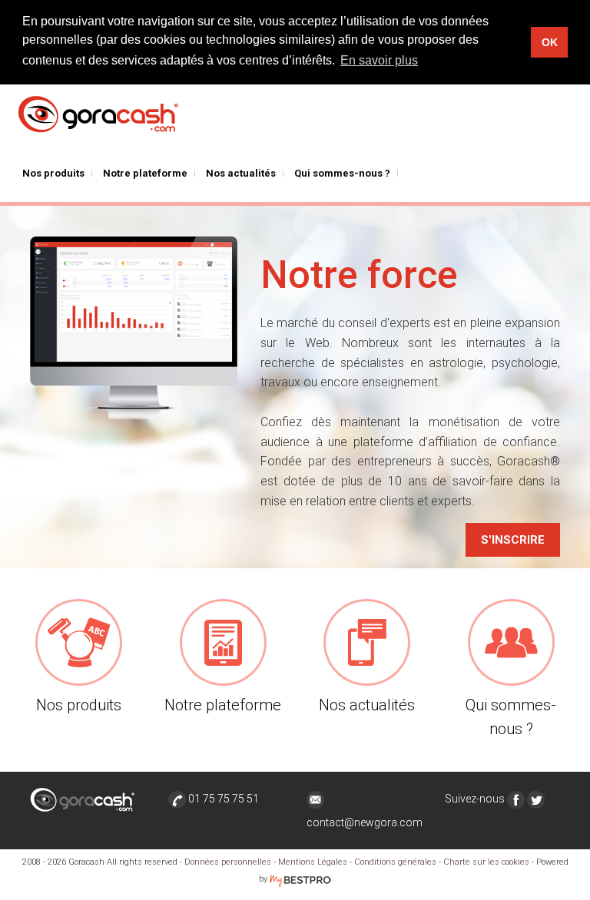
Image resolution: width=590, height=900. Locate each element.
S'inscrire (513, 540)
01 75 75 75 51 (222, 798)
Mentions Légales (312, 862)
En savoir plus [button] (379, 60)
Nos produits (53, 173)
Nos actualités (241, 173)
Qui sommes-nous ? (342, 173)
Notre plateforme (145, 173)
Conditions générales (395, 862)
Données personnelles (227, 862)
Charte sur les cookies (486, 862)
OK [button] (550, 42)
